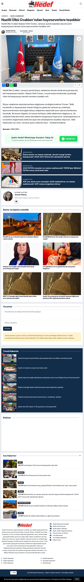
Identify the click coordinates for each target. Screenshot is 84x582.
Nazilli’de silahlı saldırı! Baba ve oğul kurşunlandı (39, 516)
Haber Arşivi (57, 540)
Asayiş (4, 10)
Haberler (4, 16)
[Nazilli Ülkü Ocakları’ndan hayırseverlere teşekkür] (42, 59)
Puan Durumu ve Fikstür (60, 533)
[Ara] (81, 4)
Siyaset (40, 10)
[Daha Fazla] (15, 85)
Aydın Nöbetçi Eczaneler (61, 524)
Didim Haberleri (8, 561)
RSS (14, 572)
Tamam (77, 579)
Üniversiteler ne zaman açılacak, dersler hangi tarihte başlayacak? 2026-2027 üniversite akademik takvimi (48, 495)
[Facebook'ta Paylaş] (3, 85)
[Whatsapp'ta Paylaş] (11, 85)
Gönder (8, 328)
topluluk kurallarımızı (22, 335)
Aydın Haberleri (8, 558)
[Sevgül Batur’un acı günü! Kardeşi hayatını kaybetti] (62, 254)
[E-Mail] (16, 201)
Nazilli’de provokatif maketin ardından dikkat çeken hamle (43, 506)
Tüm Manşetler (58, 535)
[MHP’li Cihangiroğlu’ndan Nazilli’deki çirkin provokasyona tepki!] (22, 283)
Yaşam (54, 10)
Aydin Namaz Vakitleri (60, 528)
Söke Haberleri (8, 563)
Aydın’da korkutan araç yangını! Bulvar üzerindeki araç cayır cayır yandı (47, 485)
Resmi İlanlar (64, 10)
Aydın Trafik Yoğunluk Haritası (62, 531)
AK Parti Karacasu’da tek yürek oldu (34, 475)
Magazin (30, 10)
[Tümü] (80, 456)
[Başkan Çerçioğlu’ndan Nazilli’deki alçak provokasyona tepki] (22, 254)
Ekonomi (12, 10)
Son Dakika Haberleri (60, 537)
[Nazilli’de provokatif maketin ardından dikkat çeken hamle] (22, 224)
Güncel (22, 10)
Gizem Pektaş (21, 195)
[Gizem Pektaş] (8, 196)
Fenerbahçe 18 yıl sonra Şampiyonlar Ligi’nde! (38, 465)
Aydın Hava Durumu (59, 526)
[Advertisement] (42, 435)
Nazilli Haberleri (17, 16)
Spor (47, 10)
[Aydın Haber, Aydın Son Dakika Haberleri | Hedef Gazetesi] (41, 4)
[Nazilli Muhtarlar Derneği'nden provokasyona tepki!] (62, 224)
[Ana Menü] (2, 4)
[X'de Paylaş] (7, 85)
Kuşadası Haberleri (49, 561)
